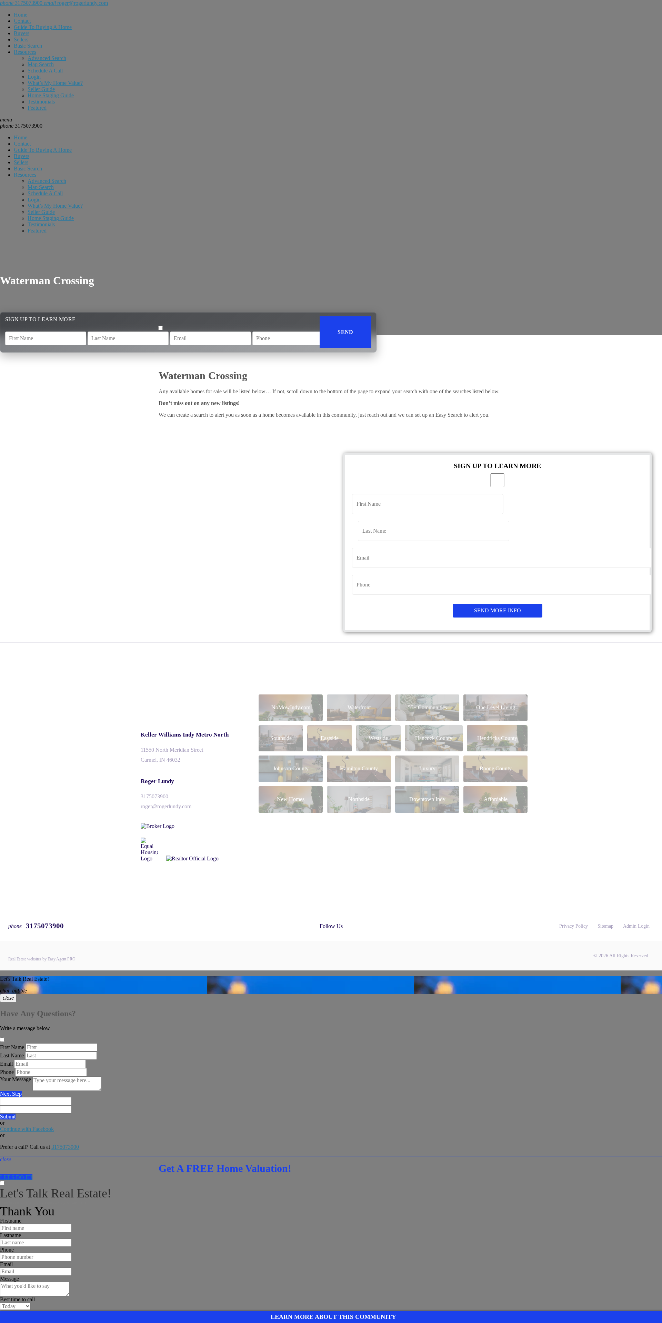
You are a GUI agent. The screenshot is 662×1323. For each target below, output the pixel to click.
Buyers (21, 33)
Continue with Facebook (27, 1129)
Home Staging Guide (51, 95)
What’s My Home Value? (55, 83)
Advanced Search (47, 58)
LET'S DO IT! (16, 1177)
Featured (37, 108)
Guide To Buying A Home (43, 27)
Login (34, 77)
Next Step (11, 1094)
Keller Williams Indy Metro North (185, 734)
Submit (8, 1116)
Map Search (41, 64)
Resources (25, 52)
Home (20, 15)
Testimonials (41, 102)
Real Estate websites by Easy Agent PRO (42, 959)
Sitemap (605, 926)
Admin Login (636, 926)
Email (6, 1064)
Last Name (12, 1055)
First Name (12, 1047)
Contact (22, 21)
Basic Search (28, 46)
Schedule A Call (45, 70)
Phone (7, 1072)
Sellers (21, 39)
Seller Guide (41, 89)
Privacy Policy (573, 926)
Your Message (15, 1079)
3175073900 (21, 126)
